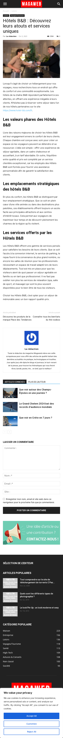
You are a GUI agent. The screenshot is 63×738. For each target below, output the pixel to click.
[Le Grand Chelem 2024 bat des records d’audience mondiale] (10, 407)
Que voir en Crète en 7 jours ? (35, 417)
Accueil (6, 11)
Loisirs (14, 11)
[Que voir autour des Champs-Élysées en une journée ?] (10, 393)
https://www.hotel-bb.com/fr (17, 110)
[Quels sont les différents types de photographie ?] (10, 597)
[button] (5, 4)
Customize (31, 723)
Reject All (31, 731)
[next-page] (9, 432)
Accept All (31, 716)
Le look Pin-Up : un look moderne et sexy (39, 607)
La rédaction (11, 36)
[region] (31, 713)
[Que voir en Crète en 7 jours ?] (10, 421)
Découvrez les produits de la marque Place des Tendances (17, 318)
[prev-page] (5, 432)
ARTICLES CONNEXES (15, 382)
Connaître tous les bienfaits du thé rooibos (46, 318)
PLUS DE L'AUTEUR (37, 382)
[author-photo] (31, 345)
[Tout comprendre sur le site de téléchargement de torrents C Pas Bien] (10, 583)
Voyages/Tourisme (17, 15)
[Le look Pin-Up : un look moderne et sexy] (10, 611)
